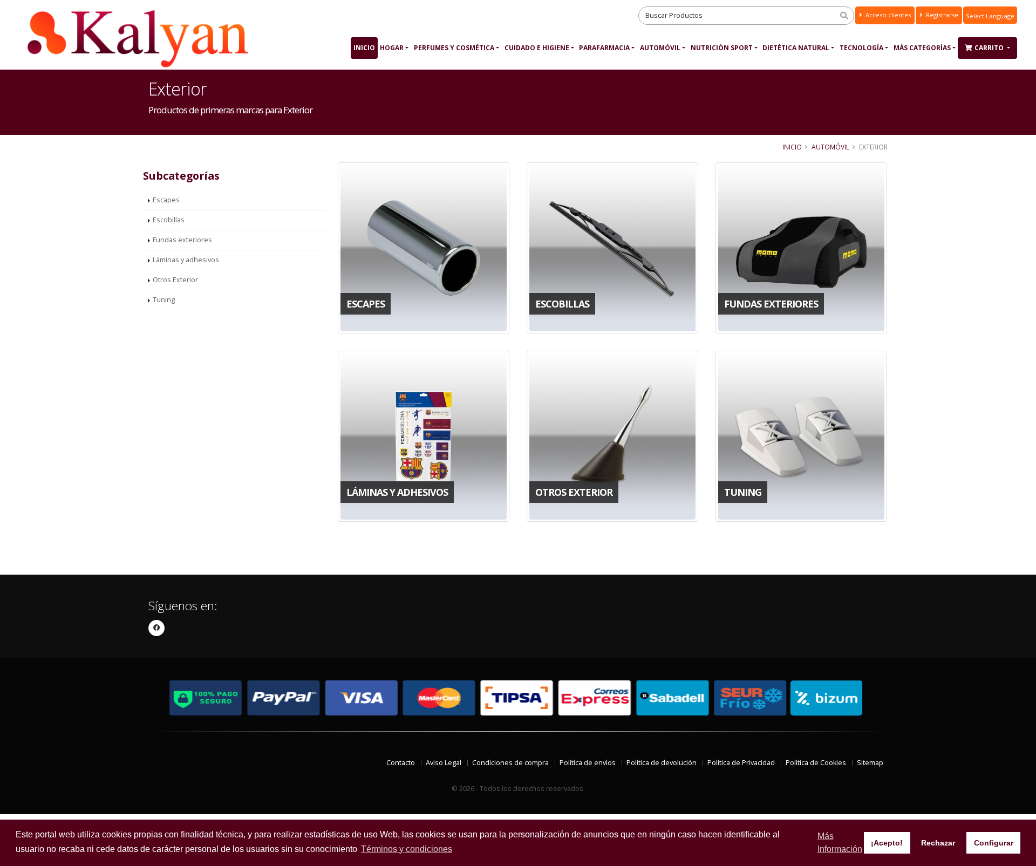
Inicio (364, 47)
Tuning (164, 299)
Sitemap (870, 762)
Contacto (400, 762)
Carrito (989, 47)
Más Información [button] (839, 842)
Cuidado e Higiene (537, 47)
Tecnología (861, 47)
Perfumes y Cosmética (454, 47)
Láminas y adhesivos (186, 259)
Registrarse (941, 15)
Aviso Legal (443, 762)
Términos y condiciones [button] (406, 849)
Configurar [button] (993, 842)
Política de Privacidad (741, 762)
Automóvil (660, 47)
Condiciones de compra (510, 762)
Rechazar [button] (938, 842)
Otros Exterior (175, 279)
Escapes (166, 199)
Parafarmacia (604, 47)
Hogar (392, 47)
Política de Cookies (816, 762)
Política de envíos (588, 762)
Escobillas (169, 219)
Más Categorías (922, 47)
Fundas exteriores (182, 239)
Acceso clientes (887, 15)
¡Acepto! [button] (887, 842)
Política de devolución (661, 762)
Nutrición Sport (722, 47)
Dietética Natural (795, 47)
